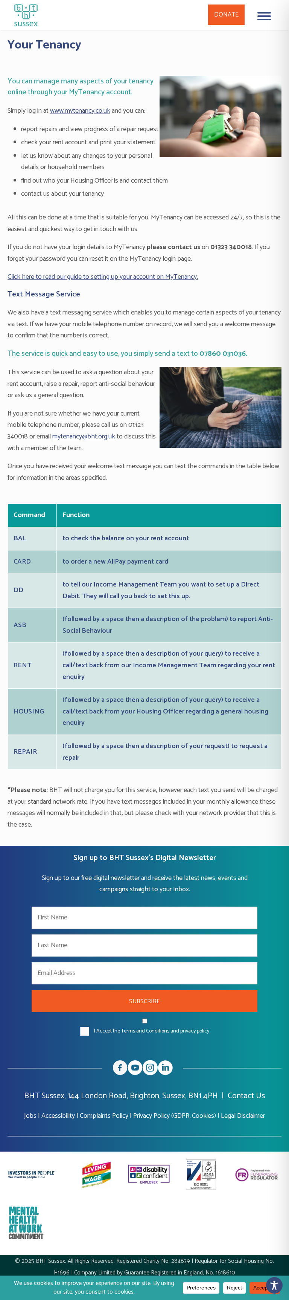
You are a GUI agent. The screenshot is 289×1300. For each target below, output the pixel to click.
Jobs (30, 1116)
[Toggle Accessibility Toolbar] (274, 1285)
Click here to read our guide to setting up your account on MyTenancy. (103, 277)
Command (29, 515)
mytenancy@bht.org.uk (83, 436)
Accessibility (58, 1116)
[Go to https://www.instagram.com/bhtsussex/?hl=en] (150, 1069)
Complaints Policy (104, 1116)
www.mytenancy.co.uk (80, 110)
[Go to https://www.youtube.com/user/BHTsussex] (135, 1069)
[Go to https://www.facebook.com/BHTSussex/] (120, 1069)
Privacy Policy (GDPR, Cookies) (174, 1116)
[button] (144, 1001)
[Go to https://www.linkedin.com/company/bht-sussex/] (165, 1069)
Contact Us (246, 1096)
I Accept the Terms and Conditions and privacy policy (151, 1031)
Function (76, 515)
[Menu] (264, 16)
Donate (226, 14)
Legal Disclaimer (243, 1116)
